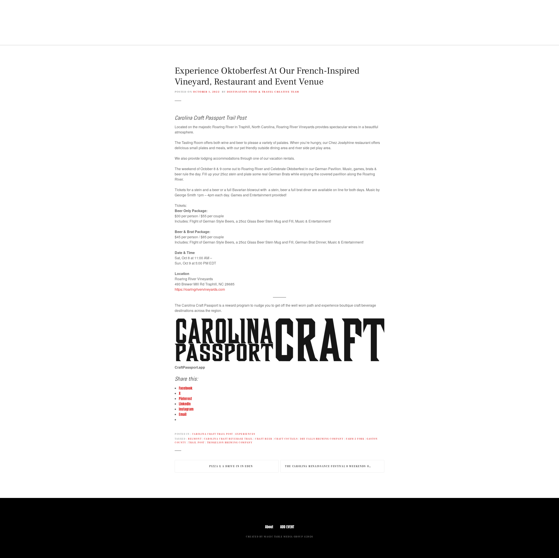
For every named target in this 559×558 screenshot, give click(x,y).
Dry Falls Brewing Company (321, 438)
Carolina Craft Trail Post (212, 433)
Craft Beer (263, 438)
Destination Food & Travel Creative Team (263, 91)
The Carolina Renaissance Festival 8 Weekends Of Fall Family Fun (334, 466)
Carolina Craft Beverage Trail (228, 438)
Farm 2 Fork (355, 438)
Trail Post (196, 442)
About (269, 526)
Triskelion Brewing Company (230, 442)
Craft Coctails (286, 438)
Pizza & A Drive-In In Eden (231, 466)
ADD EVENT (287, 526)
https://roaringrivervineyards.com (200, 289)
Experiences (245, 433)
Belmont (195, 438)
